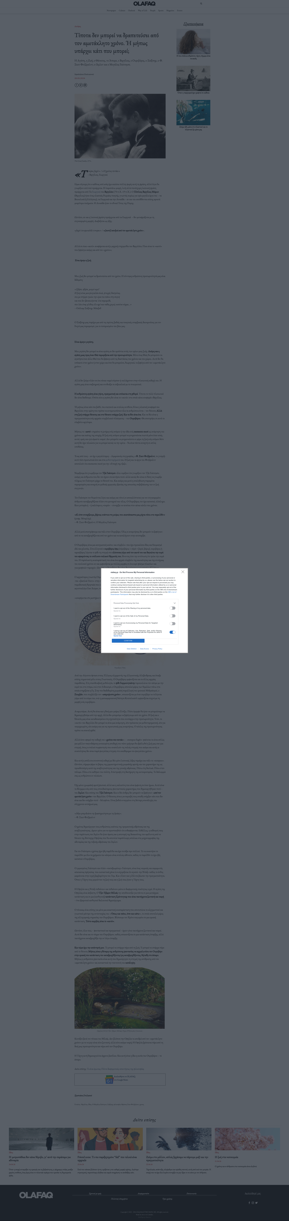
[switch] (172, 608)
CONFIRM (128, 641)
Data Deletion (132, 649)
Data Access (144, 649)
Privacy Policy (157, 649)
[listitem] (144, 603)
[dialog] (144, 610)
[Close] (183, 572)
